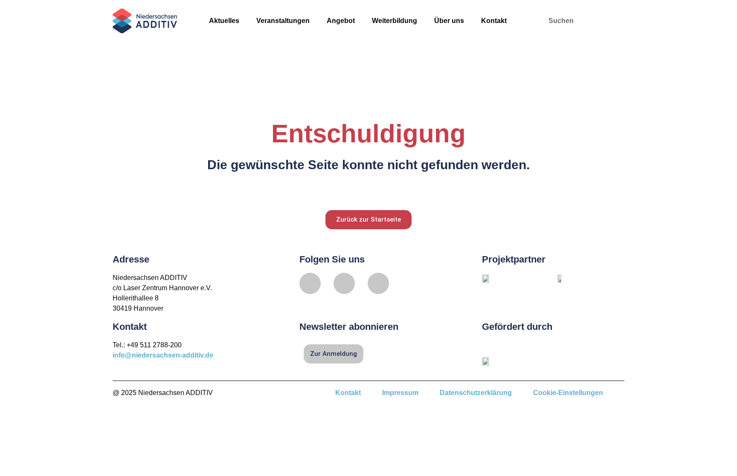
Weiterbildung (394, 20)
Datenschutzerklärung (476, 392)
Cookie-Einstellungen (568, 392)
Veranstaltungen (283, 20)
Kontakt (494, 20)
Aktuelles (224, 20)
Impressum (400, 392)
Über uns (449, 20)
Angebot (341, 20)
